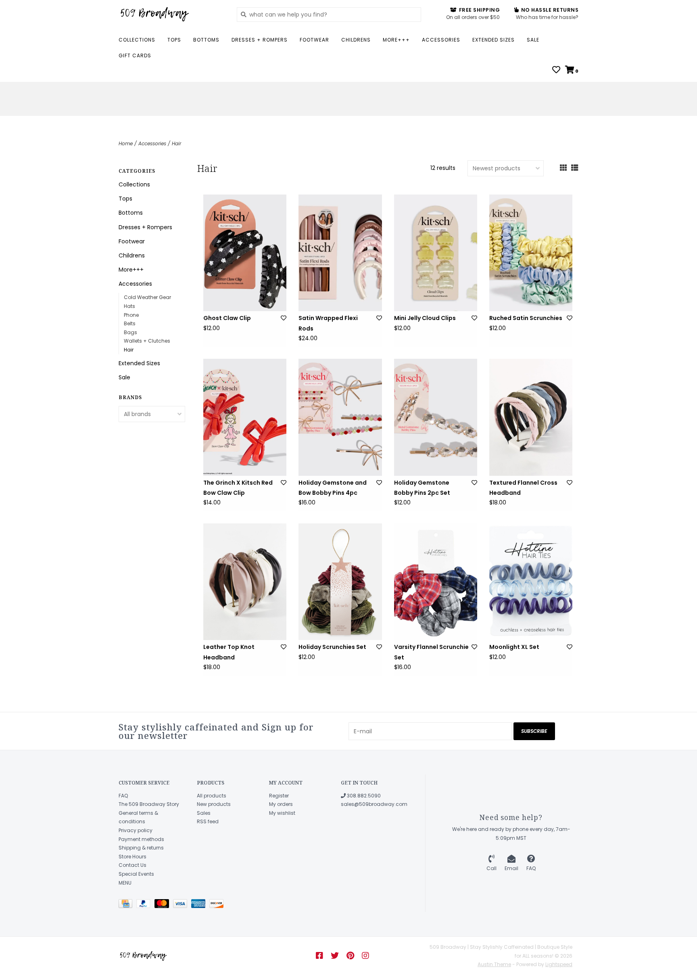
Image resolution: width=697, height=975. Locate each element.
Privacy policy (135, 830)
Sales (204, 813)
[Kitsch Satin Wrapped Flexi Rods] (340, 253)
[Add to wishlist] (283, 318)
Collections (137, 39)
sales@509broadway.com (374, 804)
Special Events (136, 873)
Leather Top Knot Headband (229, 652)
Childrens (356, 39)
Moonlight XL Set (514, 647)
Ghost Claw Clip (227, 318)
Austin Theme (494, 964)
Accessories (441, 39)
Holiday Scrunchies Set (332, 647)
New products (214, 804)
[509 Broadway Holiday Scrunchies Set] (340, 581)
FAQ (123, 795)
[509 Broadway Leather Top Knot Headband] (244, 581)
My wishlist (282, 813)
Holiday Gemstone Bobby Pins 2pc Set (422, 488)
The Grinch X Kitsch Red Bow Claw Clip (238, 488)
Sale (533, 39)
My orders (281, 804)
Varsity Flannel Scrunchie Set (431, 652)
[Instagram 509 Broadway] (365, 956)
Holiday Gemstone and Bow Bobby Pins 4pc (332, 488)
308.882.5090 (363, 795)
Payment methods (141, 839)
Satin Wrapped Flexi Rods (328, 323)
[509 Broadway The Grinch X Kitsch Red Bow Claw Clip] (244, 417)
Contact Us (132, 865)
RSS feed (208, 821)
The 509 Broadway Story (149, 804)
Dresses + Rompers (260, 39)
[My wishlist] (556, 71)
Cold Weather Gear (147, 297)
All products (211, 795)
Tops (174, 39)
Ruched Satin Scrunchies (525, 318)
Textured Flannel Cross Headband (523, 488)
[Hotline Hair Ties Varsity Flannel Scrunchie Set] (435, 581)
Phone (131, 315)
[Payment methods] (127, 905)
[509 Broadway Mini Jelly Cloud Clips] (435, 253)
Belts (130, 323)
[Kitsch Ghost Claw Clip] (244, 253)
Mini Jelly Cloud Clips (425, 318)
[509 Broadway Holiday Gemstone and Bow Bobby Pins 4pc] (340, 417)
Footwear (314, 39)
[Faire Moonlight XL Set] (530, 581)
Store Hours (132, 856)
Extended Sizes (493, 39)
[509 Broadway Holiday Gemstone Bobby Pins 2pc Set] (435, 417)
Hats (129, 306)
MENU (125, 882)
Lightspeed (558, 964)
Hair (176, 143)
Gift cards (135, 55)
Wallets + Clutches (147, 340)
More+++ (396, 39)
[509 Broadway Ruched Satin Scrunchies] (530, 253)
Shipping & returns (141, 847)
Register (279, 795)
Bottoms (206, 39)
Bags (130, 332)
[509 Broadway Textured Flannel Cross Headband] (530, 417)
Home (126, 143)
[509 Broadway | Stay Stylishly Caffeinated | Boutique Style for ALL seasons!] (172, 14)
